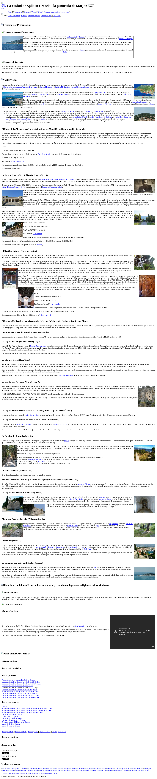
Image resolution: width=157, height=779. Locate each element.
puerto (37, 547)
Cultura (40, 12)
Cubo (65, 52)
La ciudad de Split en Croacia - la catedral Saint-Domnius (21, 684)
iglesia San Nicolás (76, 499)
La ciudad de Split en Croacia (12, 714)
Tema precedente (14, 16)
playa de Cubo (100, 92)
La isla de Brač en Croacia (11, 724)
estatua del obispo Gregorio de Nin (13, 187)
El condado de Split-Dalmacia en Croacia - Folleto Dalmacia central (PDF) (27, 708)
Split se (66, 441)
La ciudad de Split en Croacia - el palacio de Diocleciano (21, 682)
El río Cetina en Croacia (10, 716)
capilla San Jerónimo (25, 119)
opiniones (82, 50)
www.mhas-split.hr (17, 161)
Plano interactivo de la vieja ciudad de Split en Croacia (20, 692)
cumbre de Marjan (68, 111)
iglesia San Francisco (139, 102)
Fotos (10, 12)
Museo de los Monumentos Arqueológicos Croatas (20, 87)
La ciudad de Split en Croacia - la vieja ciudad (17, 686)
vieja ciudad (113, 524)
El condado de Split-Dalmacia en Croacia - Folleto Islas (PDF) (23, 712)
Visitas (34, 12)
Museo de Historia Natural (94, 111)
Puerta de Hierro (72, 526)
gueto (97, 526)
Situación (27, 12)
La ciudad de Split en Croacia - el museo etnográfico (19, 690)
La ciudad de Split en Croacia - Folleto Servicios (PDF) (20, 695)
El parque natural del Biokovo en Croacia (16, 722)
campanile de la (72, 547)
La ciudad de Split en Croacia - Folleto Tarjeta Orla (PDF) (21, 697)
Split (60, 187)
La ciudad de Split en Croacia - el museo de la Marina (20, 693)
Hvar (43, 461)
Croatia (54, 732)
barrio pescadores (105, 499)
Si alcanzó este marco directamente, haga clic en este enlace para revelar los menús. (29, 773)
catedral (80, 547)
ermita (43, 119)
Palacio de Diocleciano (56, 547)
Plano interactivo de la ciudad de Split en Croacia (18, 680)
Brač (39, 461)
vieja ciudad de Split (35, 459)
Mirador (151, 104)
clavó (42, 104)
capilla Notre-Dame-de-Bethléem (101, 117)
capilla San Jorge (61, 94)
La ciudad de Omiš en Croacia (12, 718)
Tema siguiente (46, 16)
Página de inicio (45, 732)
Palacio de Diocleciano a (50, 187)
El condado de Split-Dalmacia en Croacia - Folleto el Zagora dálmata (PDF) (27, 710)
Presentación (18, 12)
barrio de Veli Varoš (105, 104)
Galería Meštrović (46, 87)
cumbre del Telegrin (126, 39)
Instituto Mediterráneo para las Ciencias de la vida (72, 87)
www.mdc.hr (37, 234)
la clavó (43, 547)
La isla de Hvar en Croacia (11, 726)
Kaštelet (39, 245)
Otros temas (65, 12)
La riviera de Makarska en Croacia (13, 720)
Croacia (24, 16)
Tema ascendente (34, 16)
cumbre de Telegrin (60, 424)
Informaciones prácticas (52, 12)
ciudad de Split (72, 37)
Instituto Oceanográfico (40, 94)
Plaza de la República (45, 154)
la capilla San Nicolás (80, 117)
